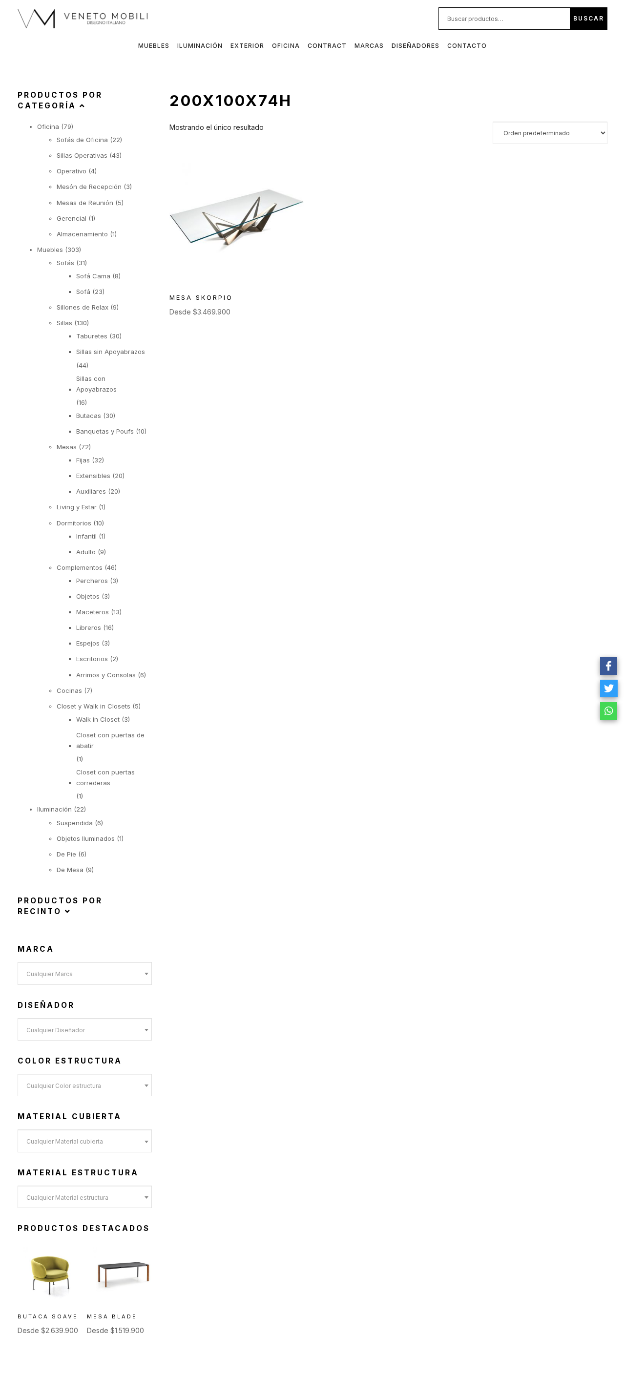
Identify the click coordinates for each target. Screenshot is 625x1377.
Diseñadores (415, 45)
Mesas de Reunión (85, 203)
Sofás (65, 263)
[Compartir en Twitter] (609, 688)
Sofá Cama (93, 276)
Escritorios (92, 659)
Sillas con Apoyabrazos (96, 384)
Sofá (83, 291)
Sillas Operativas (82, 155)
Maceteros (92, 612)
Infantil (86, 536)
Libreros (88, 627)
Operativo (71, 171)
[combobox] (85, 973)
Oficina (286, 45)
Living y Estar (77, 507)
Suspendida (75, 823)
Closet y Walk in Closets (93, 706)
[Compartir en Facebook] (609, 666)
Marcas (369, 45)
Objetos (88, 596)
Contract (327, 45)
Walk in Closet (98, 719)
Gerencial (71, 218)
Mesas (67, 447)
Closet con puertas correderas (105, 777)
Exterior (247, 45)
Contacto (467, 45)
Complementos (80, 567)
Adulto (86, 552)
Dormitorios (74, 523)
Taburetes (91, 336)
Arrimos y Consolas (106, 675)
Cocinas (69, 690)
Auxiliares (91, 491)
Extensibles (93, 476)
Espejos (88, 643)
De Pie (66, 854)
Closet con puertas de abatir (110, 740)
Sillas (64, 323)
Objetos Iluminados (86, 838)
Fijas (83, 460)
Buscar (588, 18)
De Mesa (70, 870)
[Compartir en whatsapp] (609, 711)
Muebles (153, 45)
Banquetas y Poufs (105, 431)
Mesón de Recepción (89, 186)
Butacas (88, 415)
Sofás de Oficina (82, 140)
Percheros (92, 580)
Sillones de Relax (82, 307)
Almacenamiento (82, 234)
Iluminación (200, 45)
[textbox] (84, 974)
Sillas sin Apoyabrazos (110, 351)
